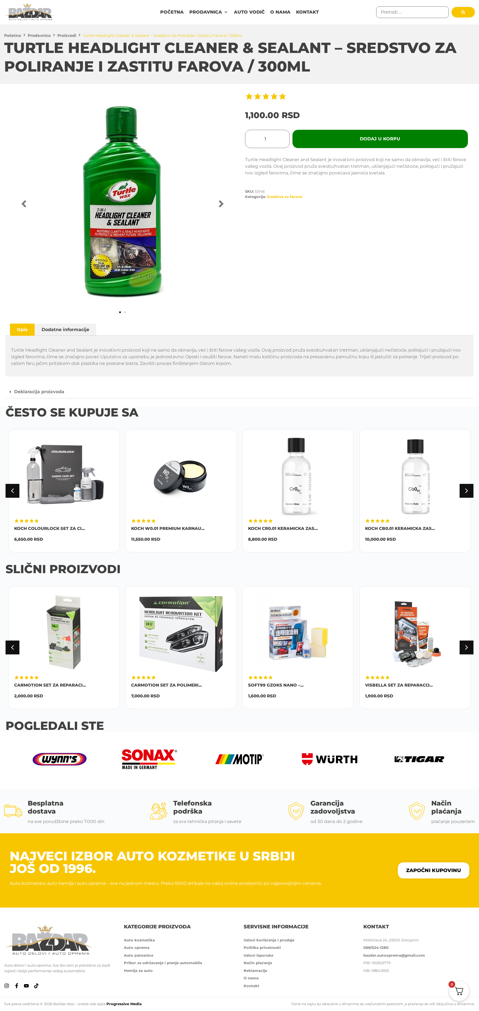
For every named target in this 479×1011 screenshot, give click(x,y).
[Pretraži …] (412, 12)
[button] (209, 12)
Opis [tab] (22, 329)
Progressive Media (124, 1004)
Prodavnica (39, 35)
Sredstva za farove (284, 196)
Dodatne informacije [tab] (65, 329)
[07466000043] (122, 203)
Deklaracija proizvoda (39, 391)
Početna (12, 35)
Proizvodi (66, 35)
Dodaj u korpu (380, 138)
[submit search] (463, 12)
